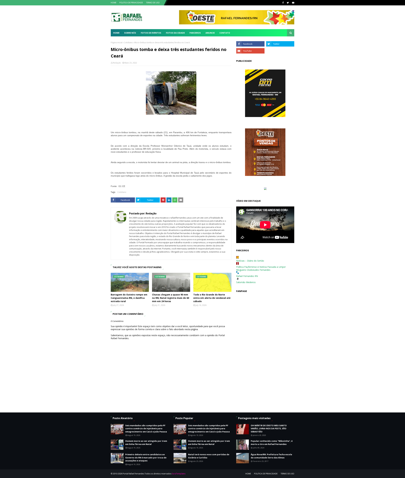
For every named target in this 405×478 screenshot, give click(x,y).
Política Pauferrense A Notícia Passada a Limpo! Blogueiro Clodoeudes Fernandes (261, 268)
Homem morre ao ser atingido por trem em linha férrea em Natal (146, 443)
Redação (117, 62)
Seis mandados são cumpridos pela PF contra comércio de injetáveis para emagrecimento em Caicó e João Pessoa (146, 428)
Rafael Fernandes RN (247, 276)
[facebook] (283, 2)
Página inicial (116, 42)
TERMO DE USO (153, 2)
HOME (113, 2)
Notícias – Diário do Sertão (250, 260)
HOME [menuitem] (116, 32)
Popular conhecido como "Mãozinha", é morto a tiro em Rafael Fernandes (272, 443)
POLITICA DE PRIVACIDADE (131, 2)
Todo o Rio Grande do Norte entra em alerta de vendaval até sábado (212, 298)
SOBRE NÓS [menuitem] (130, 32)
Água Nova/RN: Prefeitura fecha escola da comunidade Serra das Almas (271, 456)
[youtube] (292, 2)
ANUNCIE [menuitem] (210, 32)
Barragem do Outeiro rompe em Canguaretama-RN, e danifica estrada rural (129, 298)
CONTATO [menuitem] (224, 32)
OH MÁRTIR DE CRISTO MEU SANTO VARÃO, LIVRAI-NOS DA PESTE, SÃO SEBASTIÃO (269, 428)
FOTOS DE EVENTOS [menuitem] (151, 32)
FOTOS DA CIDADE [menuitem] (175, 32)
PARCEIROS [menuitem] (195, 32)
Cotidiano (128, 42)
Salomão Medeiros (246, 282)
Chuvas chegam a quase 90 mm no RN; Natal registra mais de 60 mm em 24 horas (170, 298)
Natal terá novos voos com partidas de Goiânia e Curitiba (208, 456)
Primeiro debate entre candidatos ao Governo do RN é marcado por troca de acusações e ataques (145, 457)
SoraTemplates (178, 473)
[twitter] (288, 2)
